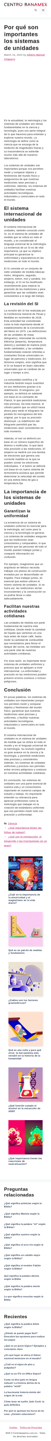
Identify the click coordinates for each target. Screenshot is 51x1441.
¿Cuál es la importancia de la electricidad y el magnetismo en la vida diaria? (24, 898)
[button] (35, 10)
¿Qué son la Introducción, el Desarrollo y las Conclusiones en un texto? (25, 841)
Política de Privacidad (31, 1427)
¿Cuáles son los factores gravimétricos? (23, 1001)
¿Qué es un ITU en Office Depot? (22, 1374)
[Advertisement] (25, 92)
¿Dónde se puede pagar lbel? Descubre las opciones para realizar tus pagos (24, 1336)
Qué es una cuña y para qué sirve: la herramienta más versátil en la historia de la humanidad (24, 1054)
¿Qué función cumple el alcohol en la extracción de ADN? (24, 1108)
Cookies (13, 1427)
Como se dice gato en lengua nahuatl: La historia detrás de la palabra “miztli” (22, 1383)
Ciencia (12, 823)
